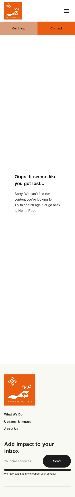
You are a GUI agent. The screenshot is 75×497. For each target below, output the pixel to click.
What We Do (13, 414)
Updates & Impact (17, 421)
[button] (66, 10)
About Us (11, 428)
